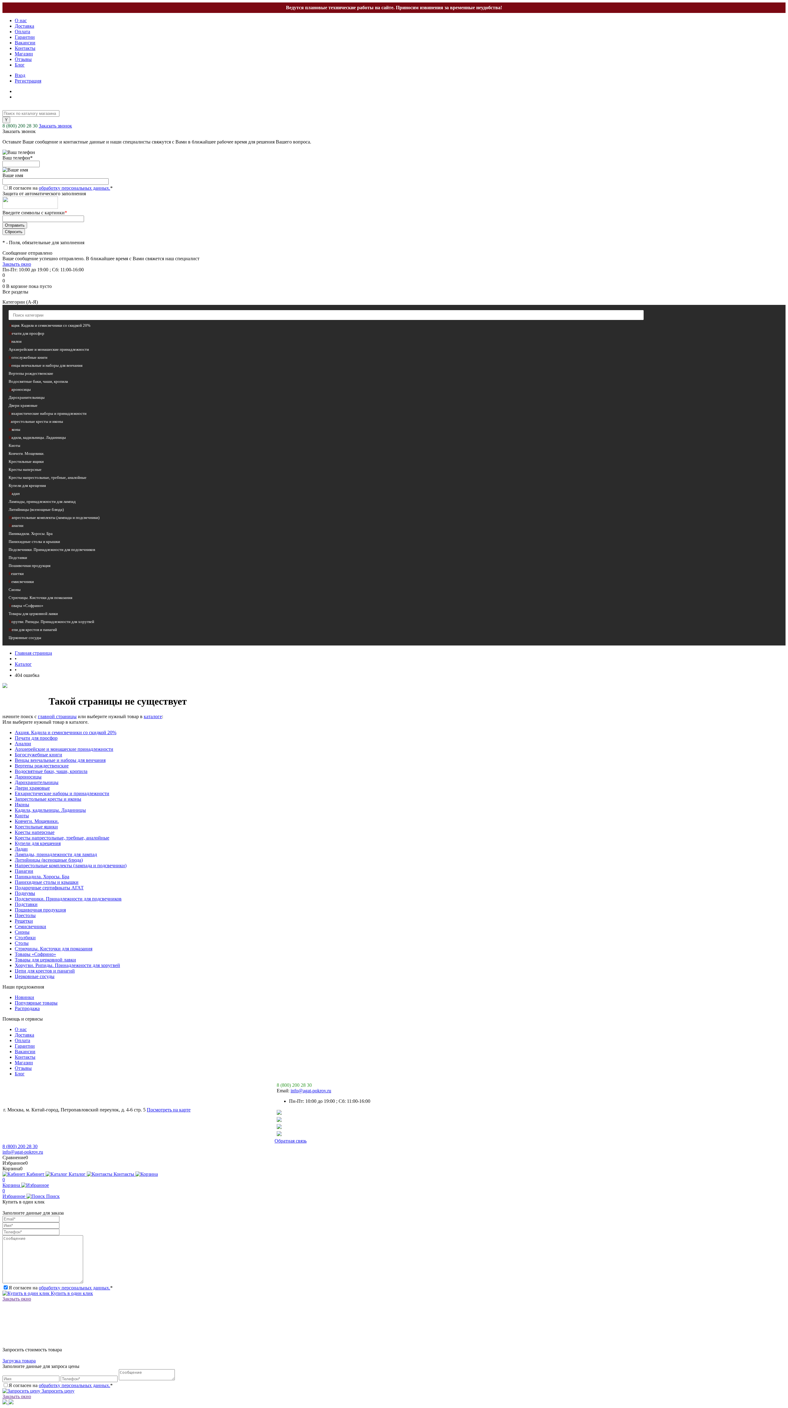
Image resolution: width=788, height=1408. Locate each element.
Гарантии (25, 37)
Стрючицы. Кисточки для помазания (53, 948)
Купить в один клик (71, 1293)
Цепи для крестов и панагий (45, 970)
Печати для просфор (36, 738)
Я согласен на (61, 188)
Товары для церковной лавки (45, 959)
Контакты (25, 48)
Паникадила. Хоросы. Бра (42, 876)
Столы (22, 943)
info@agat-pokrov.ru (311, 1090)
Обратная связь (291, 1140)
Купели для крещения (38, 843)
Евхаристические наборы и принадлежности (62, 793)
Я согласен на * (61, 1287)
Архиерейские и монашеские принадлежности (64, 749)
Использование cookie (246, 1140)
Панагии (24, 871)
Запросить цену (57, 1391)
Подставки (26, 904)
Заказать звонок (55, 125)
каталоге (153, 716)
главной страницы (57, 716)
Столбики (25, 937)
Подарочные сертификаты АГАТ (49, 887)
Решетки (24, 921)
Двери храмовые (32, 788)
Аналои (23, 743)
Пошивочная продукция (40, 909)
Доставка (24, 26)
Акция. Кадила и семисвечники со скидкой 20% (65, 732)
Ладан (21, 849)
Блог (20, 64)
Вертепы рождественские (42, 765)
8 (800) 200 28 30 (20, 125)
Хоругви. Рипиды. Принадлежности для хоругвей (67, 965)
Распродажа (27, 1008)
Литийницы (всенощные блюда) (49, 860)
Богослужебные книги (38, 754)
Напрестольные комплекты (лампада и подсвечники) (71, 865)
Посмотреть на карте (169, 1109)
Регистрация (28, 80)
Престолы (25, 915)
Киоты (22, 815)
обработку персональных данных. (74, 188)
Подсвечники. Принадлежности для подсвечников (68, 898)
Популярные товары (36, 1002)
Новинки (24, 997)
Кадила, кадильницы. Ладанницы (50, 810)
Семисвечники (30, 926)
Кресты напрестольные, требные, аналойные (62, 837)
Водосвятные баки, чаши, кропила (51, 771)
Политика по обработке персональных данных (164, 1140)
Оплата (22, 31)
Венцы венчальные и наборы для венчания (60, 760)
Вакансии (25, 42)
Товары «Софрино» (35, 954)
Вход (20, 75)
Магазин (24, 53)
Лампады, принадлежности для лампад (56, 854)
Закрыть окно (16, 264)
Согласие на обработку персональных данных (55, 1140)
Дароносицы (28, 776)
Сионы (22, 932)
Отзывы (23, 59)
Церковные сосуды (34, 976)
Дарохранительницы (36, 782)
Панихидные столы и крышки (46, 882)
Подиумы (25, 893)
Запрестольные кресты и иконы (48, 799)
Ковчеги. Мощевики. (37, 821)
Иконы (22, 804)
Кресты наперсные (34, 832)
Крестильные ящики (36, 826)
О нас (21, 20)
